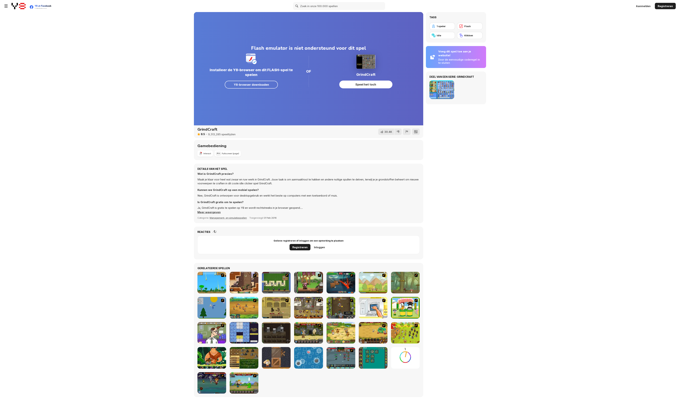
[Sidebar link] (6, 6)
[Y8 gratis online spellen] (18, 6)
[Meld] (407, 132)
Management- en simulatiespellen (228, 217)
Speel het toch (365, 84)
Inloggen (319, 247)
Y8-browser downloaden (251, 84)
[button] (209, 212)
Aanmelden (643, 6)
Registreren (665, 6)
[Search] (297, 6)
